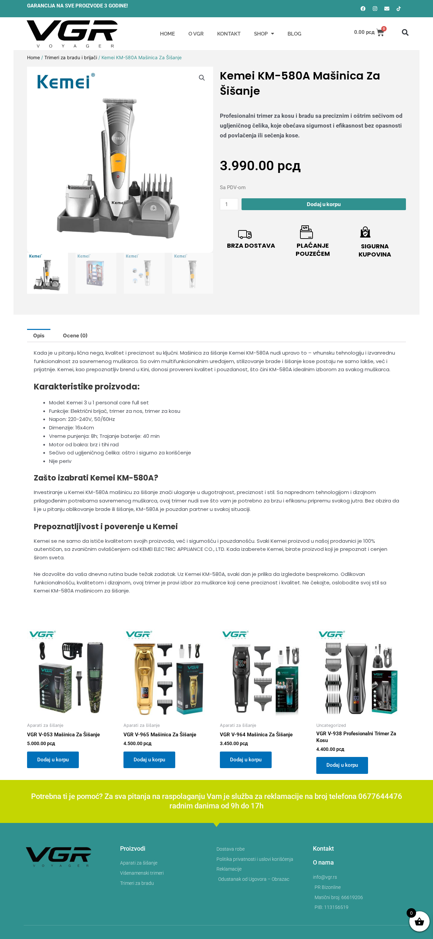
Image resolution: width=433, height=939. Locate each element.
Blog (294, 34)
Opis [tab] (38, 335)
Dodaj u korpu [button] (53, 760)
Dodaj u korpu (324, 204)
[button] (405, 32)
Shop (261, 34)
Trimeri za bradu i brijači (70, 57)
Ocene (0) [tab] (75, 335)
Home (167, 34)
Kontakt (229, 34)
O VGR (196, 34)
